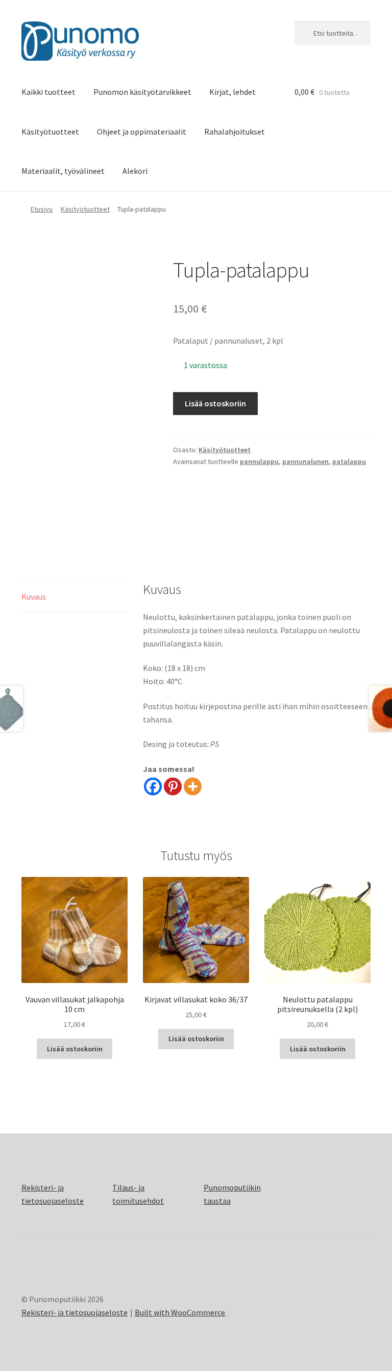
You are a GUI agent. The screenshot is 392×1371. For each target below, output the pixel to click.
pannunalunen (305, 461)
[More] (193, 786)
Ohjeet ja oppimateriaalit (141, 131)
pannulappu (259, 461)
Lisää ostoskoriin (215, 403)
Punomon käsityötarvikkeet (142, 92)
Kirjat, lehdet (232, 92)
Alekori (135, 171)
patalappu (349, 461)
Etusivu (42, 209)
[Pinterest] (173, 786)
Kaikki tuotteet (48, 92)
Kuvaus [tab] (33, 596)
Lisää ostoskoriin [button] (75, 1048)
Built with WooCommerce (180, 1312)
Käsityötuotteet (50, 131)
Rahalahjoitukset (234, 131)
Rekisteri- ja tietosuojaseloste (74, 1312)
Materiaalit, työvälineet (63, 171)
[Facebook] (153, 786)
